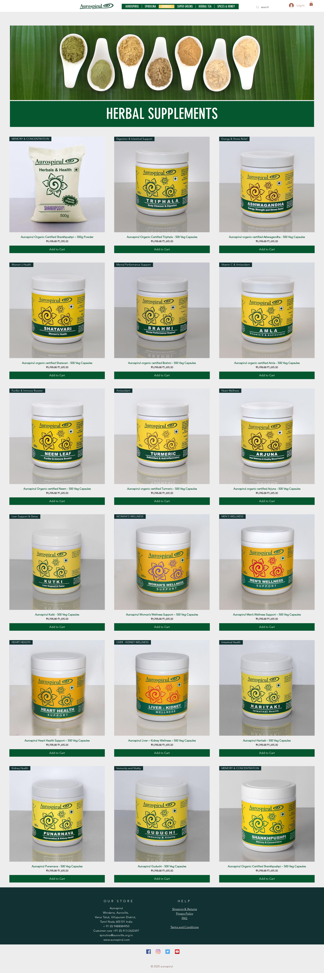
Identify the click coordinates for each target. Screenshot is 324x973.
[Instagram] (158, 951)
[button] (311, 4)
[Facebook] (148, 951)
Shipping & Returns (184, 909)
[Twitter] (167, 951)
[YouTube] (177, 951)
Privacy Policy (184, 913)
